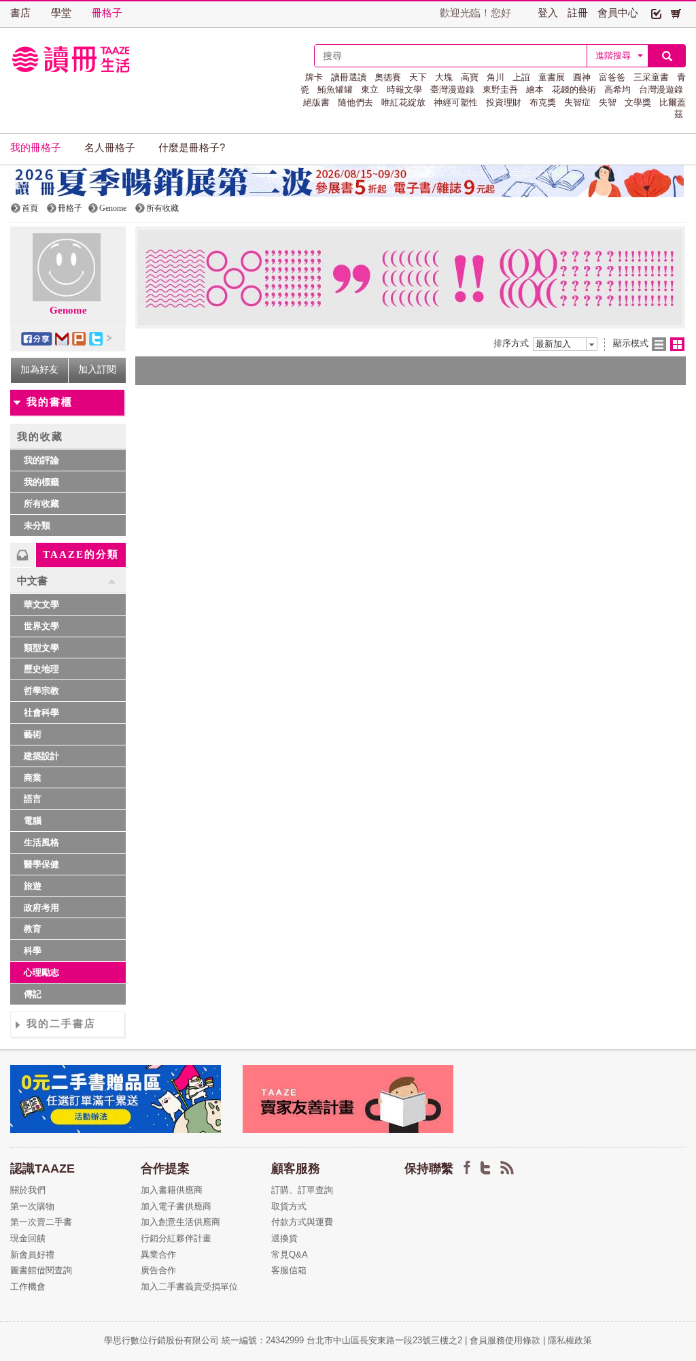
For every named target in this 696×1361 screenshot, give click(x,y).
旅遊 (32, 886)
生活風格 (41, 842)
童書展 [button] (551, 77)
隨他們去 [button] (355, 102)
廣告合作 (158, 1270)
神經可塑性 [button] (456, 102)
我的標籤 (41, 482)
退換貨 (284, 1238)
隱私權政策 (570, 1340)
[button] (656, 13)
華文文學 (41, 604)
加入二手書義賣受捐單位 (189, 1286)
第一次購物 (32, 1206)
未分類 (37, 525)
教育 (32, 929)
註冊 (578, 12)
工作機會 (28, 1286)
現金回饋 (28, 1238)
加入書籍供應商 (172, 1190)
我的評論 (41, 460)
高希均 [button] (617, 89)
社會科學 (41, 712)
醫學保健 (41, 864)
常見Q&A (289, 1254)
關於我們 (28, 1190)
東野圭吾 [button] (500, 89)
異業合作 (158, 1254)
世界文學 (41, 626)
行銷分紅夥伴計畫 (176, 1238)
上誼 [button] (521, 77)
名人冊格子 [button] (109, 147)
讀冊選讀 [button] (348, 77)
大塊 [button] (444, 77)
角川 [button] (495, 77)
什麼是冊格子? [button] (191, 147)
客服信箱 (289, 1270)
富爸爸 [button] (612, 77)
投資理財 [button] (503, 102)
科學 (32, 950)
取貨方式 (289, 1206)
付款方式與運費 (302, 1222)
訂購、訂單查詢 (302, 1190)
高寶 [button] (469, 77)
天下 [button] (418, 77)
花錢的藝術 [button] (574, 89)
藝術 (32, 734)
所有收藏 (41, 504)
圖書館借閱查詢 (41, 1270)
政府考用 (41, 908)
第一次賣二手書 (41, 1222)
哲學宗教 (41, 691)
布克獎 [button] (542, 102)
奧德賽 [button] (388, 77)
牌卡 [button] (314, 77)
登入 (548, 12)
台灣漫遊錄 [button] (661, 89)
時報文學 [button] (404, 89)
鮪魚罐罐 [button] (335, 89)
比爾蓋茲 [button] (672, 108)
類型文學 (41, 648)
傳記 (32, 994)
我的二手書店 (61, 1023)
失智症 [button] (577, 102)
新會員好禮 (32, 1254)
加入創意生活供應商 (180, 1222)
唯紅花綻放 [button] (403, 102)
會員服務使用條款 (505, 1340)
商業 (32, 778)
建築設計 (41, 756)
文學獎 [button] (638, 102)
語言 (32, 799)
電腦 (32, 821)
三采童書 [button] (651, 77)
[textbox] (451, 56)
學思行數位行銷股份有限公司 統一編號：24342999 (205, 1340)
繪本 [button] (535, 89)
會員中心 (617, 12)
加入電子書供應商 (176, 1206)
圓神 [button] (582, 77)
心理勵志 (41, 972)
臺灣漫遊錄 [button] (452, 89)
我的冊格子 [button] (35, 147)
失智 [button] (607, 102)
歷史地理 (41, 669)
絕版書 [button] (316, 102)
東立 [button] (370, 89)
